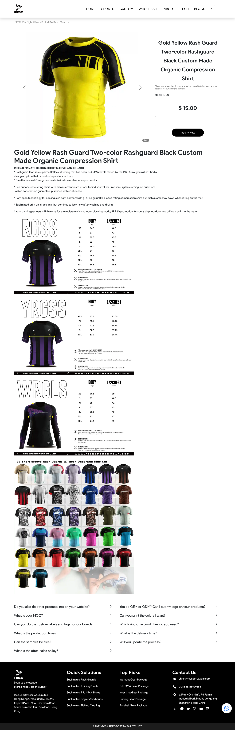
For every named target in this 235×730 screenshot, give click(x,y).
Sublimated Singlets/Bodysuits (85, 699)
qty (156, 116)
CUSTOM (126, 9)
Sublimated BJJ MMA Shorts (83, 692)
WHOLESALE (148, 9)
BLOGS (199, 9)
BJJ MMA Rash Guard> (55, 22)
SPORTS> (20, 22)
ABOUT (169, 9)
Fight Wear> (34, 22)
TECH (184, 9)
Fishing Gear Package (133, 699)
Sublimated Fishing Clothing (83, 705)
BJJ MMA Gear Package (134, 686)
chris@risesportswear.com (194, 678)
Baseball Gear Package (133, 705)
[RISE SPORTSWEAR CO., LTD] (19, 9)
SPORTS (107, 9)
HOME (91, 9)
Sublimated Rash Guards (81, 679)
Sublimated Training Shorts (82, 686)
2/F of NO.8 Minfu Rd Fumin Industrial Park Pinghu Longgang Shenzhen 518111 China (198, 698)
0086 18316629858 (190, 686)
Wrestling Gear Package (134, 692)
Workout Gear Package (133, 679)
